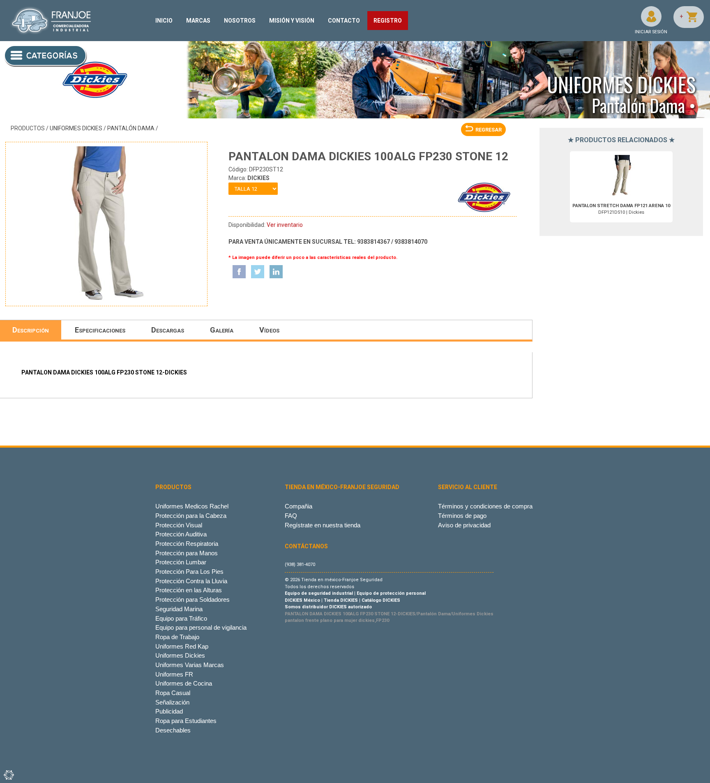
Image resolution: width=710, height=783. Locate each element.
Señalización (172, 702)
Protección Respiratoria (186, 543)
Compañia (298, 506)
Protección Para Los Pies (189, 571)
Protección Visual (178, 525)
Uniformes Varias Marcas (189, 664)
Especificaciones (100, 330)
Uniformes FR (174, 674)
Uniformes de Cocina (183, 683)
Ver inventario (285, 225)
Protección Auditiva (181, 534)
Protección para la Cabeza (190, 515)
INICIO (164, 20)
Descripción (30, 330)
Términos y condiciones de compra (485, 506)
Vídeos (269, 330)
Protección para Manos (186, 553)
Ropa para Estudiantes (186, 720)
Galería (221, 330)
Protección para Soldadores (192, 599)
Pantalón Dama (130, 128)
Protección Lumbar (180, 562)
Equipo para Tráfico (181, 618)
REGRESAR (488, 130)
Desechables (173, 730)
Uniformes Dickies (76, 128)
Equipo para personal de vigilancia (201, 627)
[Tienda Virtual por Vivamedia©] (8, 775)
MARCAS (198, 20)
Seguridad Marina (179, 608)
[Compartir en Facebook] (239, 271)
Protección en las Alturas (188, 590)
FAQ (291, 515)
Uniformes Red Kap (181, 646)
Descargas (167, 330)
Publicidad (169, 711)
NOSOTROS (240, 20)
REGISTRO (387, 20)
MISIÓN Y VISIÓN (291, 20)
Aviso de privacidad (464, 525)
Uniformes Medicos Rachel (191, 506)
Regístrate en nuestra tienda (322, 525)
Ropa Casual (172, 692)
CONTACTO (344, 20)
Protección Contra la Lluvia (191, 580)
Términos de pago (462, 515)
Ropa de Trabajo (177, 636)
